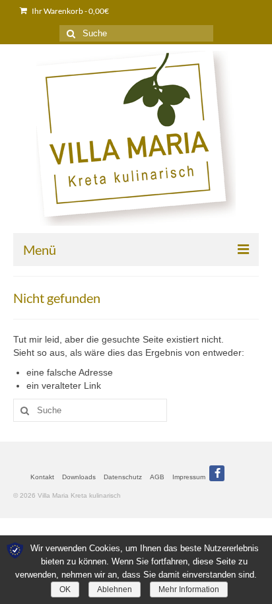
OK (65, 589)
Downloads (79, 477)
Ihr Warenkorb (69, 11)
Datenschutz (123, 477)
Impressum (188, 477)
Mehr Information (188, 589)
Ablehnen (114, 589)
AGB (157, 477)
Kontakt (42, 477)
